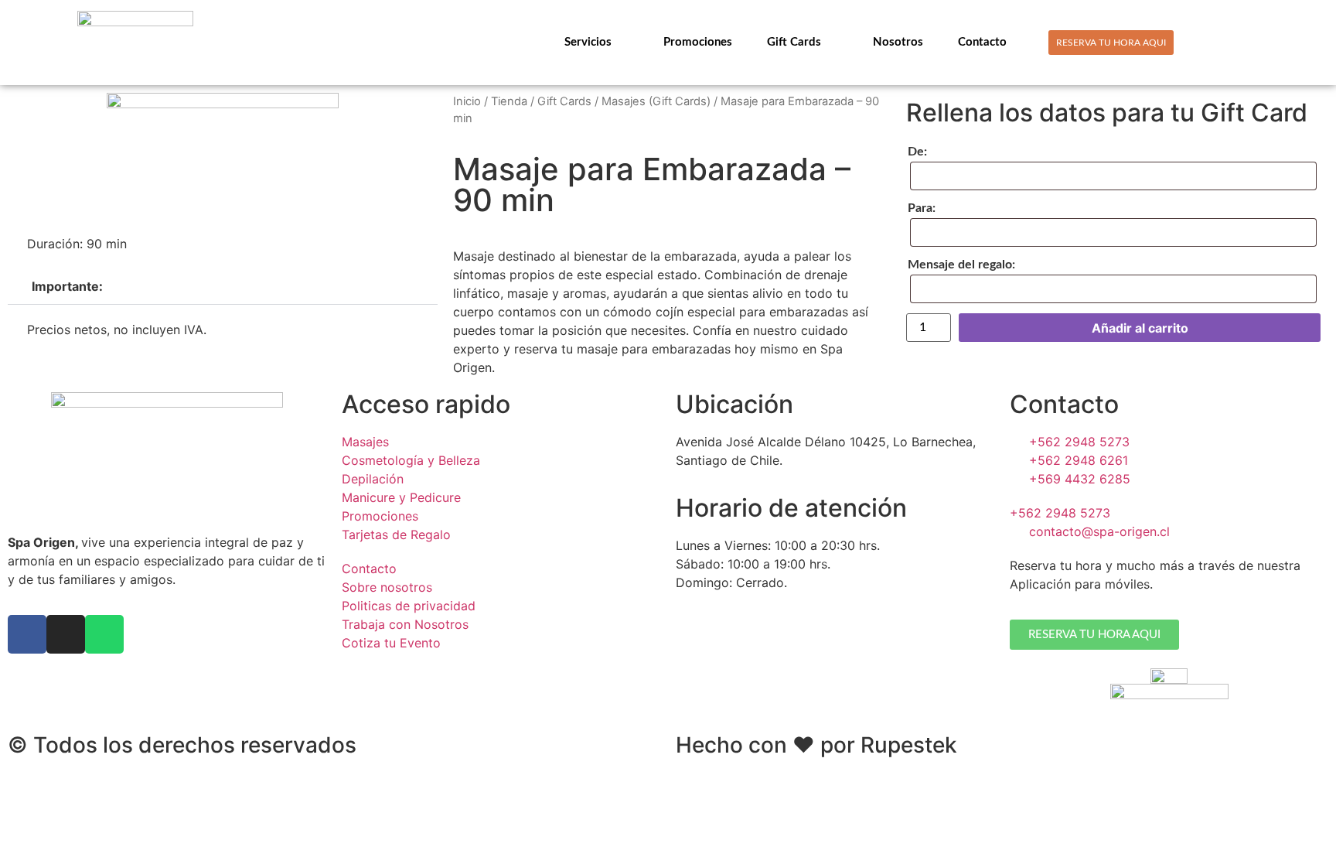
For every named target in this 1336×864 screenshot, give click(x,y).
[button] (223, 286)
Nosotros (898, 42)
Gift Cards (794, 42)
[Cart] (1252, 41)
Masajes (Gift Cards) (656, 101)
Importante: (67, 286)
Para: (922, 208)
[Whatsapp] (104, 634)
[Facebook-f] (27, 634)
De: (917, 151)
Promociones (697, 42)
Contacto (982, 42)
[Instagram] (65, 634)
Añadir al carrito (1140, 328)
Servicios (588, 42)
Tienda (509, 101)
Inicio (467, 101)
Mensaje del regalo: (961, 264)
